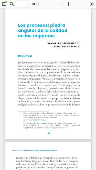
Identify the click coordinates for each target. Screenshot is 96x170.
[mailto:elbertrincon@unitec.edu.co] (55, 127)
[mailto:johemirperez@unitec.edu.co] (36, 120)
